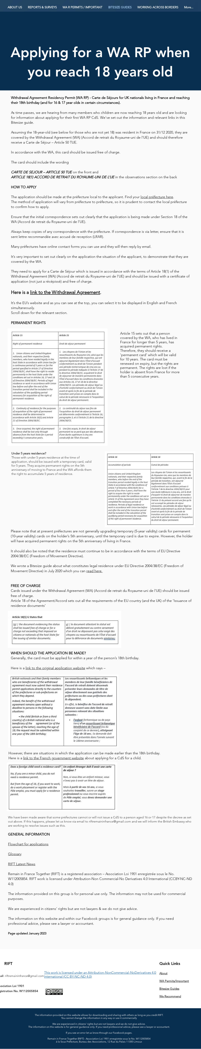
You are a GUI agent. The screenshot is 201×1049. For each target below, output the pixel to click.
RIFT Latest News (21, 864)
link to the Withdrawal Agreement (65, 292)
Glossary (14, 854)
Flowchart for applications (28, 844)
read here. (94, 571)
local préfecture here (157, 197)
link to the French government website (53, 758)
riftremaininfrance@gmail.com (110, 821)
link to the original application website (55, 668)
